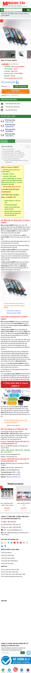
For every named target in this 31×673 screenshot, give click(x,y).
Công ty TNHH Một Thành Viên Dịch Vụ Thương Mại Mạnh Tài (16, 161)
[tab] (4, 141)
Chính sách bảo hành (7, 563)
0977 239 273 (10, 136)
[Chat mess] (29, 659)
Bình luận (11, 141)
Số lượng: (4, 86)
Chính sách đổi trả (6, 552)
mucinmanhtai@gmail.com (13, 454)
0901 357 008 (10, 122)
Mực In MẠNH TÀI (8, 197)
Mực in (16, 95)
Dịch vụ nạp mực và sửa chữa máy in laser (13, 574)
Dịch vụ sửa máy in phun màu (9, 572)
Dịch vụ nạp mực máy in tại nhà (10, 569)
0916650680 (9, 131)
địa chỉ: (19, 439)
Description (4, 141)
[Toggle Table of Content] (27, 146)
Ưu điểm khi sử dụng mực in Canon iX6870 (14, 155)
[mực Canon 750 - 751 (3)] (15, 34)
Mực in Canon (19, 13)
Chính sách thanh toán (7, 555)
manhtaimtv (6, 192)
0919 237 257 (10, 126)
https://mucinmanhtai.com (13, 477)
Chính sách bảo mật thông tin (9, 561)
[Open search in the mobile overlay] (15, 10)
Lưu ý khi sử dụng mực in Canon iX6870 (13, 157)
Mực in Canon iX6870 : (9, 149)
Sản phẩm (11, 13)
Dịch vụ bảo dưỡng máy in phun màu (11, 576)
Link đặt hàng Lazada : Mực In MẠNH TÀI (13, 153)
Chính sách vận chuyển (7, 558)
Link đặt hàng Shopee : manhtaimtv (12, 151)
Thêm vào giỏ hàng (20, 86)
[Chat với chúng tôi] (29, 653)
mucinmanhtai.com (11, 456)
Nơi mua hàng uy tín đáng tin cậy (11, 158)
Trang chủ (4, 13)
